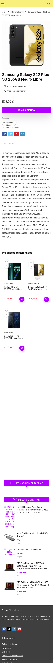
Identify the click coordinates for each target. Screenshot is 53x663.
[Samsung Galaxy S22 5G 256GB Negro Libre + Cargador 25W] (38, 271)
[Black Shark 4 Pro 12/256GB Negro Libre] (14, 320)
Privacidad (6, 648)
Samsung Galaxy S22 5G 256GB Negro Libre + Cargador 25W (38, 289)
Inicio (4, 12)
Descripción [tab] (9, 143)
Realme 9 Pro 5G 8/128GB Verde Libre (13, 288)
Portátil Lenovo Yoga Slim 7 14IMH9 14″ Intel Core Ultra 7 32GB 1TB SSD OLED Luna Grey (32, 510)
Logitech (20, 557)
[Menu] (3, 3)
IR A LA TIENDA (26, 110)
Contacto (6, 652)
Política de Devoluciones (12, 656)
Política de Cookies (10, 644)
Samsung (5, 118)
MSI (18, 576)
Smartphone (17, 12)
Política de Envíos (9, 659)
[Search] (49, 3)
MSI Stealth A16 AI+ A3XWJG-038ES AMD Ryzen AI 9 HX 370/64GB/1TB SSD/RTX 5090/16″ (32, 566)
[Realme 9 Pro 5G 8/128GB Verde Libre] (14, 271)
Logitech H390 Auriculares (29, 549)
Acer (18, 543)
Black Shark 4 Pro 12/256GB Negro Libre (13, 337)
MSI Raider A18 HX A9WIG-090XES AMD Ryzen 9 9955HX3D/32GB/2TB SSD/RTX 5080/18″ (33, 585)
